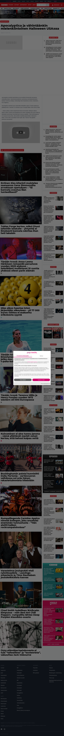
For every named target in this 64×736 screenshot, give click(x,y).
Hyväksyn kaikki (41, 379)
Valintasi (41, 355)
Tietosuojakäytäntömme (45, 383)
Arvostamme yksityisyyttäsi (23, 355)
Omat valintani (23, 379)
